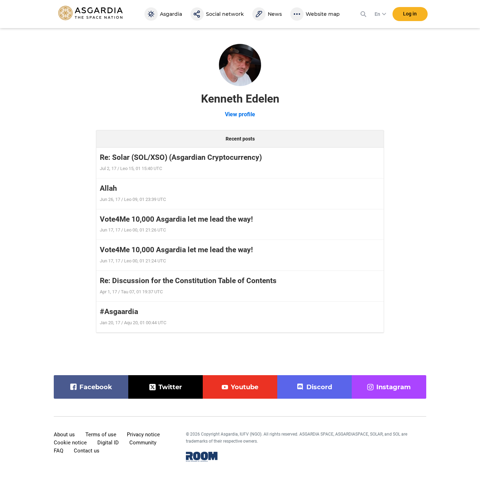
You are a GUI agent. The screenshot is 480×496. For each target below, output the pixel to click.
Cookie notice (70, 442)
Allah (108, 188)
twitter (170, 387)
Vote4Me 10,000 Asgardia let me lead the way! (176, 219)
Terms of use (100, 434)
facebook (95, 387)
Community (142, 442)
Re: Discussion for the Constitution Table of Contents (188, 280)
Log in (410, 14)
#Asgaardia (119, 311)
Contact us (86, 451)
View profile (240, 114)
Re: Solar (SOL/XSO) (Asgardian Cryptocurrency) (181, 157)
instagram (393, 387)
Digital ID (108, 442)
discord (319, 387)
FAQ (58, 451)
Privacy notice (143, 434)
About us (64, 434)
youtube (244, 387)
